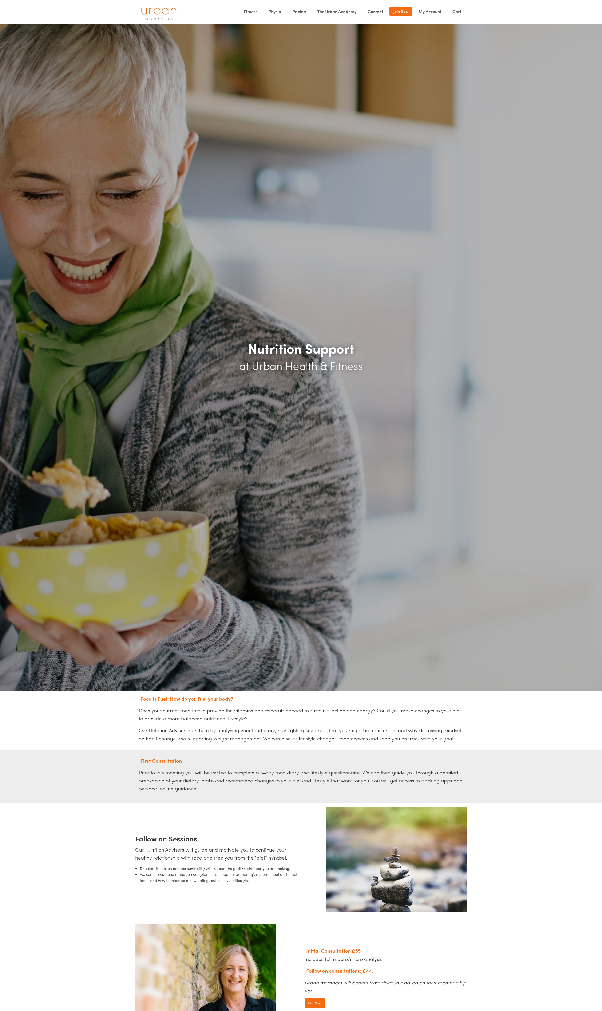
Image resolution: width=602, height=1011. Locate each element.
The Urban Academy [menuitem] (336, 11)
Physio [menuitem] (275, 11)
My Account (430, 11)
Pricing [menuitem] (299, 11)
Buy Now (314, 1002)
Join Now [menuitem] (400, 11)
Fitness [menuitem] (250, 11)
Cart (456, 11)
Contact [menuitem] (375, 11)
